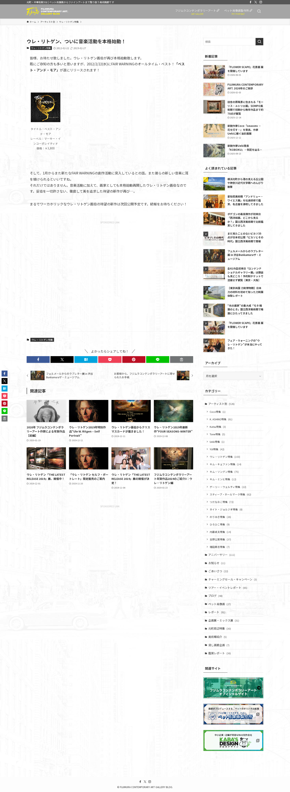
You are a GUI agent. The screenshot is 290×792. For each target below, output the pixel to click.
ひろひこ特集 (220, 524)
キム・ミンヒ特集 (223, 479)
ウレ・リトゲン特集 (41, 48)
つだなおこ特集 (222, 502)
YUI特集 (217, 449)
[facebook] (250, 2)
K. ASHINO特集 (221, 419)
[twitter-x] (255, 2)
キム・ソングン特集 (224, 472)
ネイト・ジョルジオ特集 (226, 509)
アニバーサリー (221, 555)
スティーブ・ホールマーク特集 (230, 494)
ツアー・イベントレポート (227, 588)
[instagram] (260, 2)
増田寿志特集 (220, 547)
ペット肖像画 (219, 604)
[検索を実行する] (259, 41)
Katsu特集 (218, 427)
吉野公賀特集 (220, 539)
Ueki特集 (217, 442)
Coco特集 (217, 412)
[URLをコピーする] (181, 359)
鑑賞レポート (219, 653)
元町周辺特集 (219, 628)
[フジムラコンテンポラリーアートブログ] (47, 11)
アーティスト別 (221, 404)
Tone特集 (217, 434)
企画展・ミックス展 (223, 620)
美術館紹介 (217, 637)
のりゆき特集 (220, 517)
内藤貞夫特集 (220, 532)
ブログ (215, 596)
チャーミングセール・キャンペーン (232, 579)
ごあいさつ (218, 571)
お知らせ (216, 563)
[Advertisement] (110, 275)
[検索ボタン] (259, 11)
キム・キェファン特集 (225, 464)
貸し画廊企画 (218, 645)
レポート (216, 612)
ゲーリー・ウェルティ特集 (228, 487)
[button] (38, 359)
